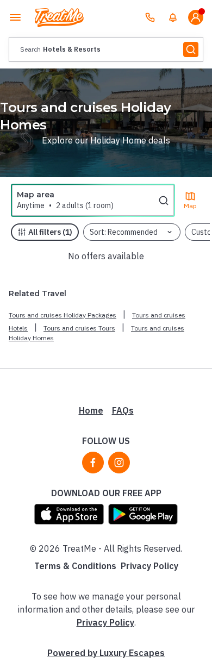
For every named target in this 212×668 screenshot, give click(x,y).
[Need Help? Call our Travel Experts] (150, 17)
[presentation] (106, 49)
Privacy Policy (149, 565)
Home (91, 410)
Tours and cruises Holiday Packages (62, 315)
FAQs (123, 410)
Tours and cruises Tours (79, 328)
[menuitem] (173, 17)
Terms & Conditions (75, 565)
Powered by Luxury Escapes (106, 652)
